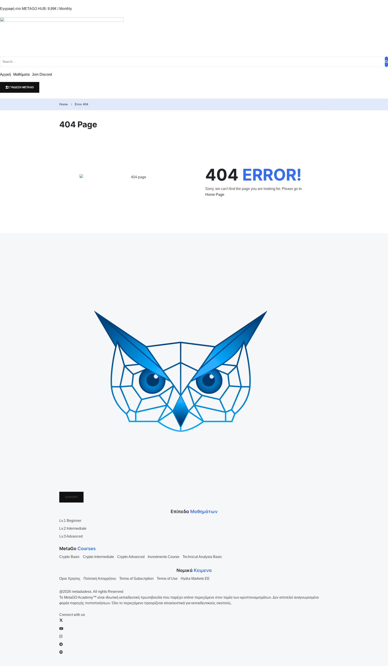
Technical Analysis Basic (202, 557)
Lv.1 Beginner (70, 521)
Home (63, 104)
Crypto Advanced (131, 557)
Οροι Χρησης (69, 578)
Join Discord (42, 74)
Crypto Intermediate (98, 557)
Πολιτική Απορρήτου (100, 578)
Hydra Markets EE (195, 578)
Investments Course (163, 557)
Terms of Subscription (136, 578)
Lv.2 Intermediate (72, 528)
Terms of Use (167, 578)
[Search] (386, 62)
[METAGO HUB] (194, 34)
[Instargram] (60, 636)
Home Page (214, 194)
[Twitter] (61, 621)
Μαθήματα (21, 74)
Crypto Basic (69, 557)
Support (71, 497)
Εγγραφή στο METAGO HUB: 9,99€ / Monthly (36, 9)
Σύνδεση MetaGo (21, 87)
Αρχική (5, 74)
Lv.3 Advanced (71, 536)
